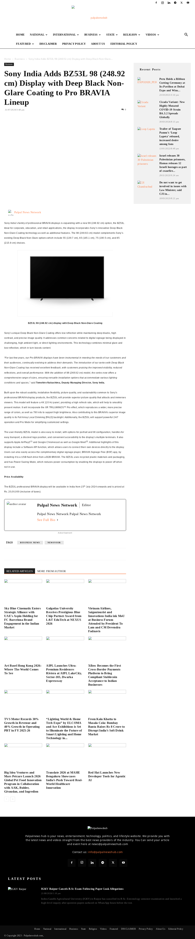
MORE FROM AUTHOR (51, 571)
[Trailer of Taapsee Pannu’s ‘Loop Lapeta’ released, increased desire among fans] (147, 132)
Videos (151, 34)
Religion (130, 34)
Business (91, 34)
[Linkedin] (169, 2)
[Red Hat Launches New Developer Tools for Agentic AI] (107, 756)
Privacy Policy (74, 43)
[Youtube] (188, 2)
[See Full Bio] (57, 520)
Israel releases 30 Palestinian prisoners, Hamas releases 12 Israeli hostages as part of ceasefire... (173, 163)
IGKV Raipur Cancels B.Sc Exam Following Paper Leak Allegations (82, 888)
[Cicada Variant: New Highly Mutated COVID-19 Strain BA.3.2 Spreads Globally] (147, 105)
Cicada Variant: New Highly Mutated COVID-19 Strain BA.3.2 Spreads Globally (172, 110)
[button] (186, 35)
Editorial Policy (123, 43)
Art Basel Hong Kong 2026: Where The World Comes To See (22, 669)
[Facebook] (156, 2)
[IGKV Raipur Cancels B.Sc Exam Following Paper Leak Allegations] (22, 896)
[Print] (52, 125)
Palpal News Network (27, 212)
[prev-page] (6, 799)
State (110, 34)
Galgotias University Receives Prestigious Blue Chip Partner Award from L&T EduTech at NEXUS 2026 (63, 616)
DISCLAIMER (48, 43)
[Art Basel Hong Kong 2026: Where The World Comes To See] (23, 649)
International (64, 34)
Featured (23, 43)
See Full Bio (46, 520)
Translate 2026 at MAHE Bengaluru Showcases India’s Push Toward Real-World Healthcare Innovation (64, 780)
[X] (182, 2)
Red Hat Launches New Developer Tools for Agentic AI (107, 776)
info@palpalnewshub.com (105, 852)
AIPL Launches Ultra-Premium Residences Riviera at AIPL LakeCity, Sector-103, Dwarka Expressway (64, 673)
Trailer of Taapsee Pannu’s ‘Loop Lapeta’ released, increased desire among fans (170, 136)
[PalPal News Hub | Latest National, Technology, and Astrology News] (97, 18)
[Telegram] (175, 2)
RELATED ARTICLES (19, 571)
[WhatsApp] (34, 125)
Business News (30, 542)
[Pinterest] (25, 125)
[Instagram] (162, 2)
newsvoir (54, 542)
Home (20, 34)
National (37, 34)
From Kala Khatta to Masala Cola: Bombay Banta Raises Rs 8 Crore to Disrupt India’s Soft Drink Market (106, 726)
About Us (98, 43)
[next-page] (12, 799)
